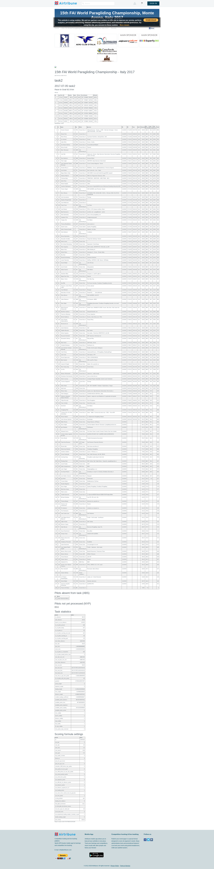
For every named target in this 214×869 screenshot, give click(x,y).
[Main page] (66, 3)
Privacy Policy (115, 866)
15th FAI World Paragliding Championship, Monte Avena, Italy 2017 (107, 15)
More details (124, 25)
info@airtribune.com (65, 850)
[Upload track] (135, 3)
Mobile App (89, 834)
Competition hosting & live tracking (125, 834)
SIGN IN (153, 3)
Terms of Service (125, 866)
